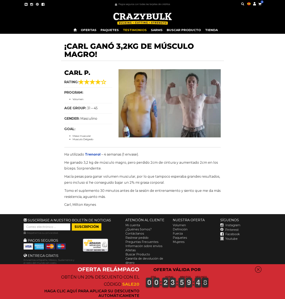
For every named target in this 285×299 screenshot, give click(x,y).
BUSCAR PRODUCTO (184, 30)
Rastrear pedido (137, 238)
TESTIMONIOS (135, 30)
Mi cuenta (132, 225)
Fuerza (178, 233)
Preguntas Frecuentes (141, 242)
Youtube (231, 239)
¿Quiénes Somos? (138, 229)
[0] (259, 3)
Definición (180, 229)
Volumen (179, 225)
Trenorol (93, 154)
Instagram (232, 225)
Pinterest (232, 230)
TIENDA (211, 30)
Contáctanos (134, 233)
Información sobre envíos (143, 246)
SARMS (157, 30)
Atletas (130, 250)
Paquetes (180, 238)
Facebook (232, 234)
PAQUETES (110, 30)
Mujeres (178, 242)
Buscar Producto (137, 254)
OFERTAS (88, 30)
